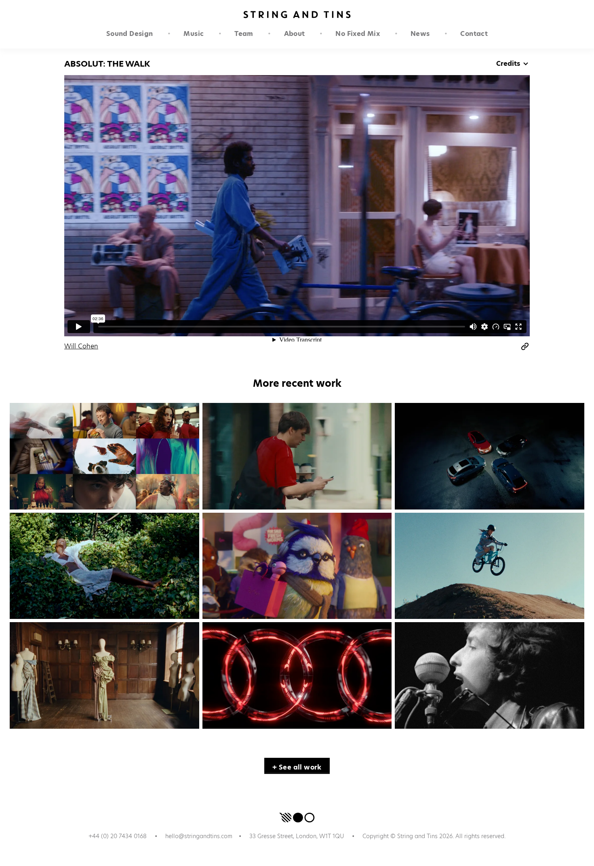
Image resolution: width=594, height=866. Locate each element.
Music (193, 33)
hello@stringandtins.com (198, 836)
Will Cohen (81, 346)
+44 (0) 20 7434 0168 (117, 836)
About (294, 33)
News (420, 33)
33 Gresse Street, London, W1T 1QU (296, 836)
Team (243, 33)
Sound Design (129, 33)
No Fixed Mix (357, 33)
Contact (474, 33)
